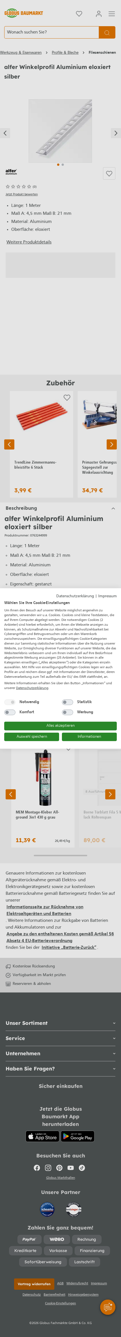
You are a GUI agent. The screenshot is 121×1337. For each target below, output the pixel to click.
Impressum (107, 596)
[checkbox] (9, 702)
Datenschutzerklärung (75, 596)
